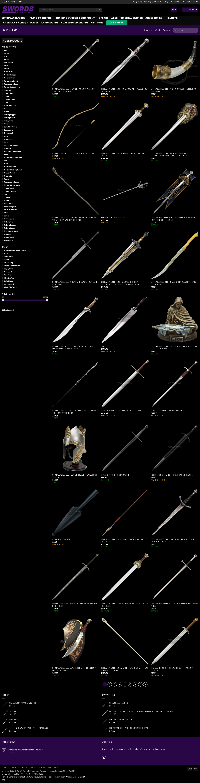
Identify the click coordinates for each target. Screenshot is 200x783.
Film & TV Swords (40, 18)
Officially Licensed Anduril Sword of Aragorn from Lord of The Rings (73, 90)
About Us (158, 2)
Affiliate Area (71, 777)
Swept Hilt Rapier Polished (113, 217)
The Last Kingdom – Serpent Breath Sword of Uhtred (172, 669)
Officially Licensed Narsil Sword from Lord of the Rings (174, 604)
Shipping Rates (46, 777)
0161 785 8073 (17, 2)
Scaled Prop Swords (75, 22)
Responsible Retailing (142, 2)
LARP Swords (49, 22)
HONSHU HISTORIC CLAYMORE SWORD (166, 410)
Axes (114, 18)
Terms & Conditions (10, 777)
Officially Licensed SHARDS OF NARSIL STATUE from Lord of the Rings (174, 347)
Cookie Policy (188, 2)
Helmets (172, 18)
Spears (104, 18)
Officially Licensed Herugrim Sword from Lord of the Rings (124, 604)
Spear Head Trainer (61, 539)
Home (5, 30)
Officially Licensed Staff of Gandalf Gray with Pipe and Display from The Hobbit (74, 218)
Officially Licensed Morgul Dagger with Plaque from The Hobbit (173, 540)
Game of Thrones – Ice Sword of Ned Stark (121, 410)
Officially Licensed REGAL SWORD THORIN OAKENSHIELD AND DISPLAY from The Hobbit (120, 283)
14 (135, 684)
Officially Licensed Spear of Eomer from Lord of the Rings (124, 540)
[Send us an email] (197, 2)
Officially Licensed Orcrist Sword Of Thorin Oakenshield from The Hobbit (72, 347)
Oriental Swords (131, 18)
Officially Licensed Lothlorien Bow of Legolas (73, 153)
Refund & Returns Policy (29, 777)
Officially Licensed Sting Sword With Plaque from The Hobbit (124, 90)
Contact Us (175, 2)
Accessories (153, 18)
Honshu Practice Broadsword (115, 475)
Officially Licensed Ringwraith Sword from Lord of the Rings (75, 283)
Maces (34, 22)
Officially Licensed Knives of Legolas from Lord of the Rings (173, 283)
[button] (174, 10)
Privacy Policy (59, 777)
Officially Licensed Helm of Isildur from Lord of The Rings (74, 476)
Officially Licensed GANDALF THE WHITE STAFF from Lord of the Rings (124, 669)
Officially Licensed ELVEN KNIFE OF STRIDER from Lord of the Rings (74, 669)
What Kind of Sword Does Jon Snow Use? (26, 749)
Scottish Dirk (107, 346)
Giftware (97, 22)
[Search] (99, 10)
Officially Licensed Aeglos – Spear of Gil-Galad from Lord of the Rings (74, 411)
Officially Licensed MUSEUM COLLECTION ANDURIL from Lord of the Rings (173, 218)
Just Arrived (116, 22)
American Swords (14, 22)
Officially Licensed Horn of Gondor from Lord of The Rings (174, 90)
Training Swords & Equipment (75, 18)
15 (140, 684)
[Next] (145, 684)
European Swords (13, 18)
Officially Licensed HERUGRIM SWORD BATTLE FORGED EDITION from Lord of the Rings (171, 154)
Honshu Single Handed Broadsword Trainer (172, 475)
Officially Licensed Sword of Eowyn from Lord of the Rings (124, 154)
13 (130, 684)
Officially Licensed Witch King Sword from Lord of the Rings (74, 604)
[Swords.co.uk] (18, 9)
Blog (166, 2)
